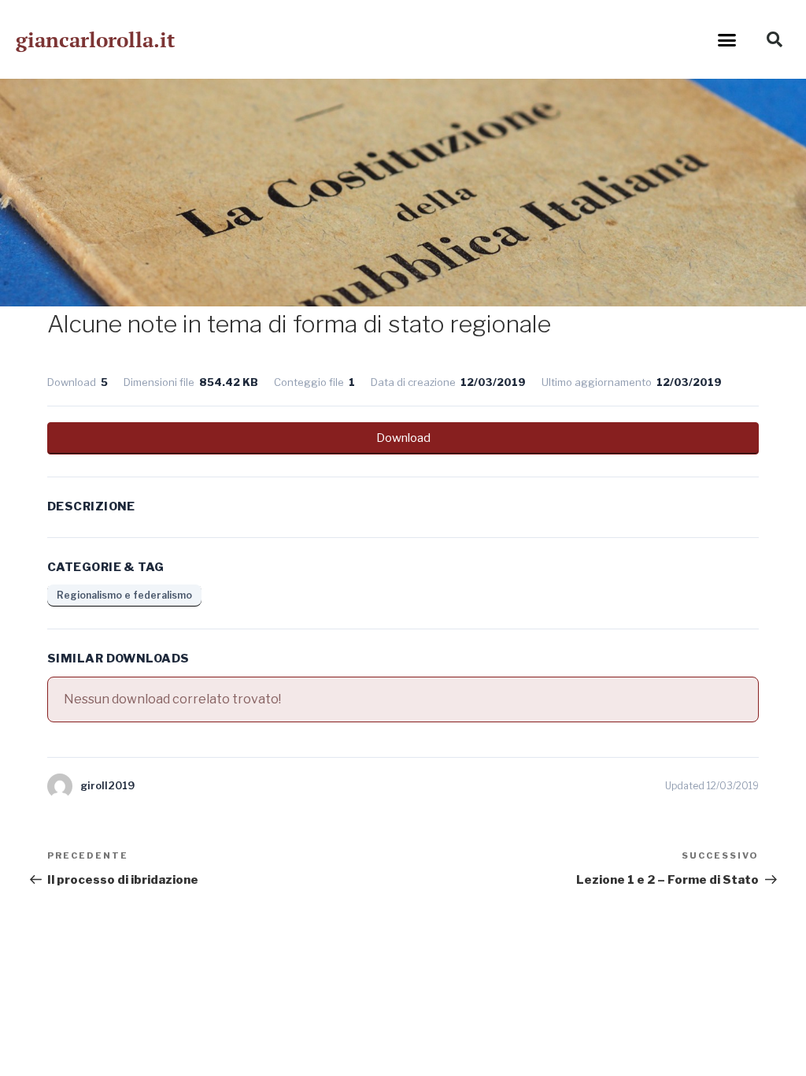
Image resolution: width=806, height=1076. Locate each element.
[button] (727, 39)
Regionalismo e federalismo (124, 595)
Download (403, 438)
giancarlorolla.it (95, 39)
